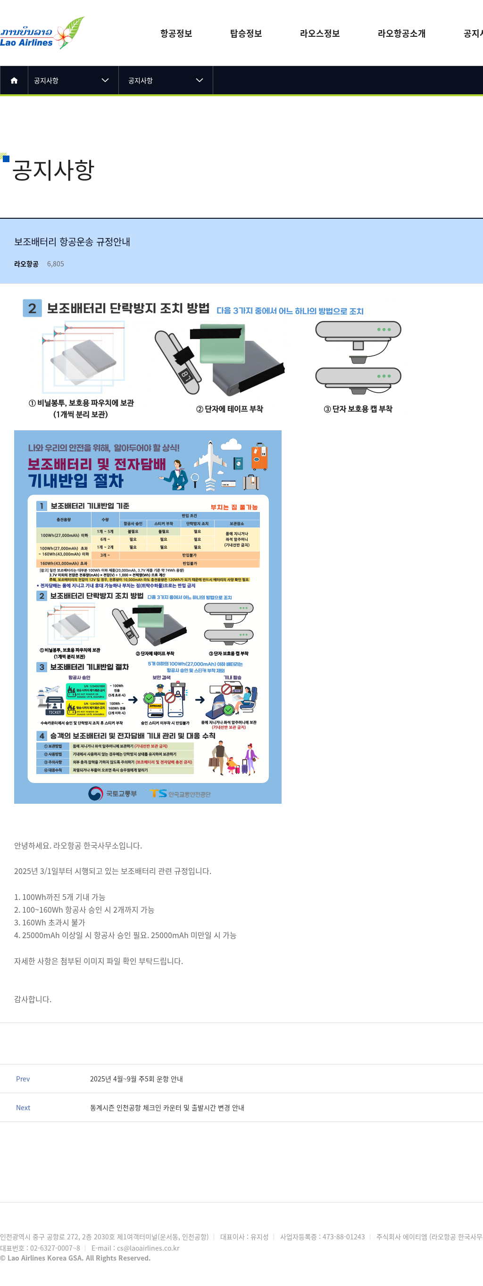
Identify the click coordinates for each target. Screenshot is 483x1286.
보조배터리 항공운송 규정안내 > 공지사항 (42, 21)
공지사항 (46, 80)
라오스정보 (320, 33)
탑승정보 (246, 33)
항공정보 (176, 33)
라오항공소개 (402, 33)
